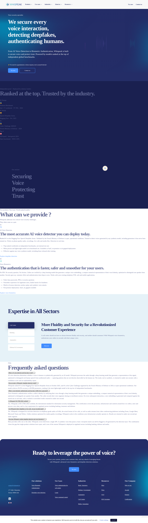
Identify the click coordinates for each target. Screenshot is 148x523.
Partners (127, 494)
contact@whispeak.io (14, 485)
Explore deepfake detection (8, 256)
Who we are (128, 485)
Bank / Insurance (83, 485)
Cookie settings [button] (104, 520)
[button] (13, 70)
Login (56, 492)
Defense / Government (84, 490)
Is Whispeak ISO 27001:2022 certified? (19, 401)
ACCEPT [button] (113, 520)
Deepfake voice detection (39, 492)
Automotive (81, 494)
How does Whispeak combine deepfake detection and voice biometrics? (27, 419)
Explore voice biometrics (8, 293)
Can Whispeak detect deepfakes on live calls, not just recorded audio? (26, 409)
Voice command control (61, 497)
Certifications (128, 499)
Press (102, 490)
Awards (127, 490)
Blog (102, 485)
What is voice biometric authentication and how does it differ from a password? (28, 391)
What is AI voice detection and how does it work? (21, 372)
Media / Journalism (83, 504)
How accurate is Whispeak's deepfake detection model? (23, 383)
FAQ (102, 494)
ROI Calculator (105, 499)
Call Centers (81, 499)
